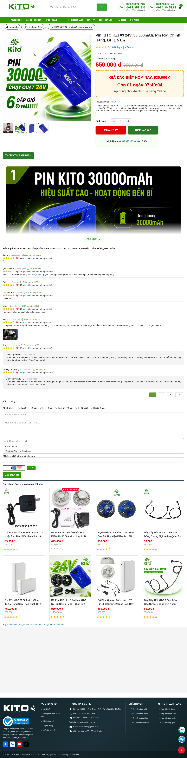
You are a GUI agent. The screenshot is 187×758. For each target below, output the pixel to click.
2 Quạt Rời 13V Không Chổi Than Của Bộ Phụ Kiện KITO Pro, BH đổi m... (116, 536)
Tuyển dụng (48, 726)
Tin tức (121, 20)
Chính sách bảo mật (139, 709)
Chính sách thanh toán (140, 723)
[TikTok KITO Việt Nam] (26, 744)
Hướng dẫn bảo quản (167, 718)
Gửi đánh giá (12, 475)
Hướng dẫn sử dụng (167, 709)
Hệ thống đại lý (49, 721)
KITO (113, 101)
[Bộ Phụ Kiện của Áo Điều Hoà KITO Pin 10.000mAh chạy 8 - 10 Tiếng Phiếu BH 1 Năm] (70, 508)
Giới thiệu (47, 709)
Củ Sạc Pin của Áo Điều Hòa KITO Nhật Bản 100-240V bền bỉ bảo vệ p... (24, 536)
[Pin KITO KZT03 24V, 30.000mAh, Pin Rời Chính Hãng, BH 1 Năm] (47, 77)
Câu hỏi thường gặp (167, 723)
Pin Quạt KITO (54, 20)
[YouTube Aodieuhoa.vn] (19, 744)
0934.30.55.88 (166, 7)
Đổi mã (31, 468)
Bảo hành (105, 20)
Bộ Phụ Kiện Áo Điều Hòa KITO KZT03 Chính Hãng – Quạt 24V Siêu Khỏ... (68, 604)
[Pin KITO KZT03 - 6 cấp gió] (20, 128)
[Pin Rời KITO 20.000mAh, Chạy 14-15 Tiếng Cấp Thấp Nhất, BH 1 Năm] (24, 576)
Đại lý (91, 20)
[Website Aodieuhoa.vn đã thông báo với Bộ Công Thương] (16, 721)
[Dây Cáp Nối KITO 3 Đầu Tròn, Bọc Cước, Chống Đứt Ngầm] (163, 576)
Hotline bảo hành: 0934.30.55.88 (86, 718)
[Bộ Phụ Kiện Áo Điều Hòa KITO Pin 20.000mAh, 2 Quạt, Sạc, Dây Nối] (117, 576)
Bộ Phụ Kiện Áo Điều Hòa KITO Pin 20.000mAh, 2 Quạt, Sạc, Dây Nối (116, 604)
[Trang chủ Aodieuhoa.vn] (19, 709)
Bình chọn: (9, 408)
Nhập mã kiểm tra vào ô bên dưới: (20, 456)
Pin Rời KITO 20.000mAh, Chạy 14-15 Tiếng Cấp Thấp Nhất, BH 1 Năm (23, 604)
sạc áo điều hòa (14, 624)
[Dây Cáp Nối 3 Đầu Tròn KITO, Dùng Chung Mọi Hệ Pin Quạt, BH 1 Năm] (163, 508)
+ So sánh (130, 47)
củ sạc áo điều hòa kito (34, 624)
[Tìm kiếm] (102, 7)
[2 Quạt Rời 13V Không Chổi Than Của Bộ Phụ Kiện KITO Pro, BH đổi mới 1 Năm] (117, 508)
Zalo (12, 744)
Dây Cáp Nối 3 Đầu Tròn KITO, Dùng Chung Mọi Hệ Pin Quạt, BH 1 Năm (162, 536)
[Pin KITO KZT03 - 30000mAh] (31, 128)
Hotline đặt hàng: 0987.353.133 (85, 714)
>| (179, 395)
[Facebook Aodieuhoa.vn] (5, 744)
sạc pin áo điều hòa (55, 624)
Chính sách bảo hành (139, 714)
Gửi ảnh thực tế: (10, 446)
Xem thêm (92, 239)
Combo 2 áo (75, 20)
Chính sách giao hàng (139, 718)
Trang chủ (14, 20)
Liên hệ (135, 20)
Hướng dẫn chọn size (167, 714)
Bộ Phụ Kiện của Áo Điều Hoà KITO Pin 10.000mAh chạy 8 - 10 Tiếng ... (68, 536)
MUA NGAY (111, 130)
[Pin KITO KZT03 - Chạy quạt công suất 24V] (43, 128)
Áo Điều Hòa (34, 20)
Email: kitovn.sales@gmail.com (85, 727)
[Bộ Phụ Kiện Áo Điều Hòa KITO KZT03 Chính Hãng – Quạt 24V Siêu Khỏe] (70, 576)
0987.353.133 (136, 7)
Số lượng (101, 121)
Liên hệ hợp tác (49, 730)
